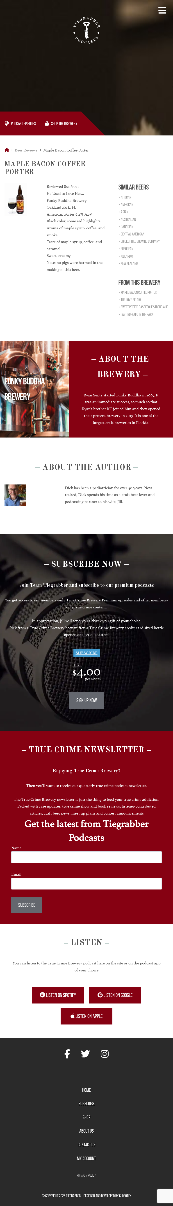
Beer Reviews (26, 150)
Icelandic (127, 256)
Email (16, 874)
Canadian (127, 226)
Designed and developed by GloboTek (107, 1196)
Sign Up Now (86, 700)
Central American (132, 234)
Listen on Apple (89, 1016)
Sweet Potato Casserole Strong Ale (144, 307)
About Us (86, 1131)
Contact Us (86, 1144)
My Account (86, 1158)
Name (16, 848)
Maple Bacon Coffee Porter (139, 292)
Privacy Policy (86, 1175)
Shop (86, 1117)
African (126, 197)
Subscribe (87, 653)
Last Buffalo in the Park (137, 314)
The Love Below (131, 300)
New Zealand (129, 263)
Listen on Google (118, 995)
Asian (124, 212)
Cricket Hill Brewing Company (140, 241)
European (127, 249)
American (127, 204)
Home (86, 1090)
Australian (128, 219)
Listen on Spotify (60, 995)
